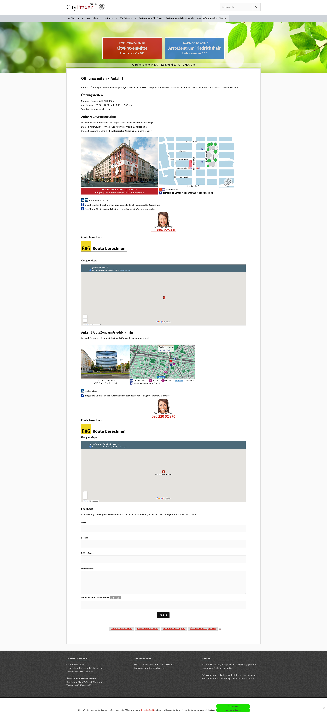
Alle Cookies (233, 706)
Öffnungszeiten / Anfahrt (215, 18)
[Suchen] (256, 7)
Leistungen (109, 18)
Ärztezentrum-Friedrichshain (180, 18)
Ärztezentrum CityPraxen (151, 18)
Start (73, 18)
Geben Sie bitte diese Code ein (95, 597)
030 (163, 230)
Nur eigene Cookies (233, 710)
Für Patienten (126, 18)
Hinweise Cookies (148, 710)
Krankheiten (92, 18)
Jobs (198, 18)
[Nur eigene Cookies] (324, 708)
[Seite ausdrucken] (220, 629)
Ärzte (80, 18)
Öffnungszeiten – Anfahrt (102, 79)
